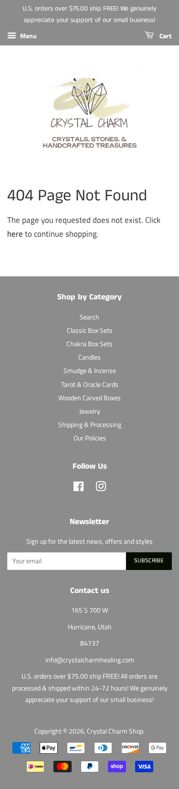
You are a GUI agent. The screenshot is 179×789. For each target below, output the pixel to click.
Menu (28, 36)
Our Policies (90, 438)
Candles (89, 357)
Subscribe (149, 560)
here (15, 234)
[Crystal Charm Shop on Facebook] (78, 488)
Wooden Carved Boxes (89, 398)
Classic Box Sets (90, 330)
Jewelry (89, 411)
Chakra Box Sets (89, 344)
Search (89, 317)
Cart (165, 36)
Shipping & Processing (89, 424)
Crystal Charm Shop (115, 731)
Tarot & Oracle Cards (89, 384)
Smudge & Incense (89, 370)
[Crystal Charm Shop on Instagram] (100, 488)
